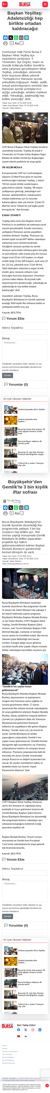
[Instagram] (33, 1030)
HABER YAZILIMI (8, 1078)
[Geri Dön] (5, 4)
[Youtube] (18, 1036)
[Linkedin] (40, 1030)
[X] (25, 1030)
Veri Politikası (7, 1054)
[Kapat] (47, 1085)
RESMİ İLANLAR (8, 1063)
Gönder (7, 375)
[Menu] (45, 4)
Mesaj (5, 338)
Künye (4, 1046)
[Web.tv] (25, 1036)
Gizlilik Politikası (8, 1057)
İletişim (4, 1049)
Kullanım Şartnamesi (10, 1052)
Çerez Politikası (8, 1060)
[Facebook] (18, 1030)
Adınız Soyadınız (12, 327)
